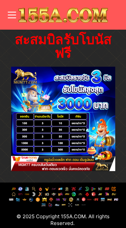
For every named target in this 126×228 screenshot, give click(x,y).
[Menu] (12, 15)
